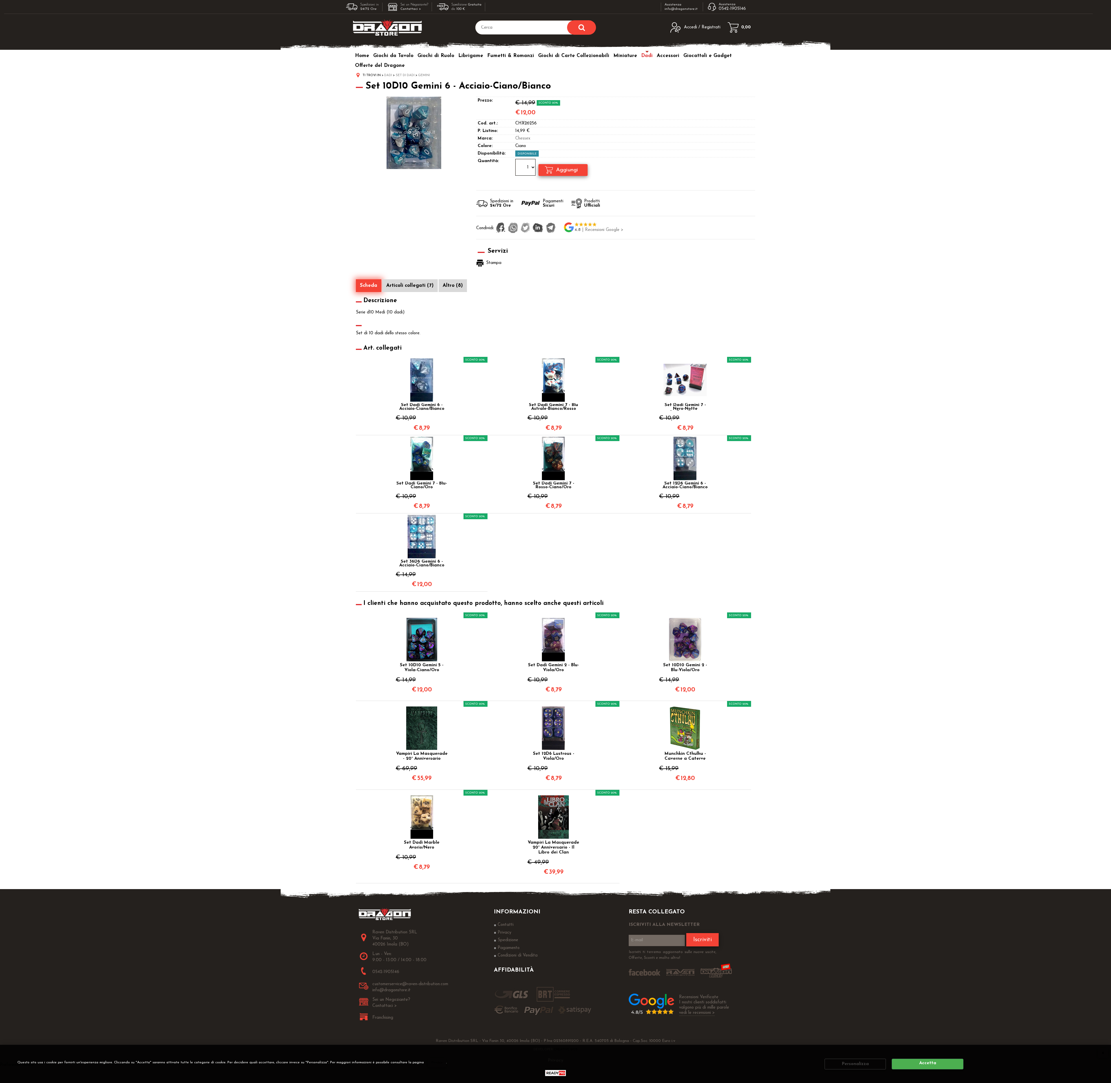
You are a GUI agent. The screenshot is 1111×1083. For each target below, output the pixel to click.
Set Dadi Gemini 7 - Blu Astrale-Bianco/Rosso (553, 407)
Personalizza (855, 1064)
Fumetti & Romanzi (510, 55)
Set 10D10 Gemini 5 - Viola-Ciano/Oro (422, 667)
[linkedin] (538, 228)
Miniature (625, 55)
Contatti (506, 925)
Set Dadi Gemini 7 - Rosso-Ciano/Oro (553, 485)
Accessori (668, 55)
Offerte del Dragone (380, 65)
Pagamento (509, 948)
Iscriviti (702, 940)
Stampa (493, 263)
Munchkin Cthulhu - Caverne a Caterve (685, 756)
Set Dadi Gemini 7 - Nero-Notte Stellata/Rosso (685, 407)
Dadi (647, 55)
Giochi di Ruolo (435, 55)
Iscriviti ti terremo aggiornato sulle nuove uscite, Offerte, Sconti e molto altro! (672, 955)
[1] (526, 168)
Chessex (522, 138)
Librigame (470, 55)
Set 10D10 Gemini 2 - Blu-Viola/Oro (685, 667)
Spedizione (508, 940)
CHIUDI (1103, 1053)
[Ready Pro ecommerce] (555, 1073)
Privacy (437, 1062)
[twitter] (525, 228)
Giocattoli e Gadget (707, 55)
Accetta (927, 1063)
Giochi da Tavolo (393, 55)
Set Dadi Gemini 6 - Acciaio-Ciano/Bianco (421, 407)
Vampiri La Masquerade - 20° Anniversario (422, 756)
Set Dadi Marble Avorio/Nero (421, 845)
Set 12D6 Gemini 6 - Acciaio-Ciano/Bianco (685, 485)
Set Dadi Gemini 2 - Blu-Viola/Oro (553, 667)
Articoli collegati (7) (410, 285)
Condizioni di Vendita (518, 955)
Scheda (368, 285)
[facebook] (500, 228)
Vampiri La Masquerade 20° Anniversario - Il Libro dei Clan (553, 847)
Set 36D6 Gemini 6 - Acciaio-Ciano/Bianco (421, 563)
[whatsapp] (513, 228)
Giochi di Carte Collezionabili (573, 55)
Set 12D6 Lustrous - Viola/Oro (553, 756)
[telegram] (551, 228)
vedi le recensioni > (697, 1013)
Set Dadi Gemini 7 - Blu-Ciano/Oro (421, 485)
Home (362, 55)
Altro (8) (453, 285)
